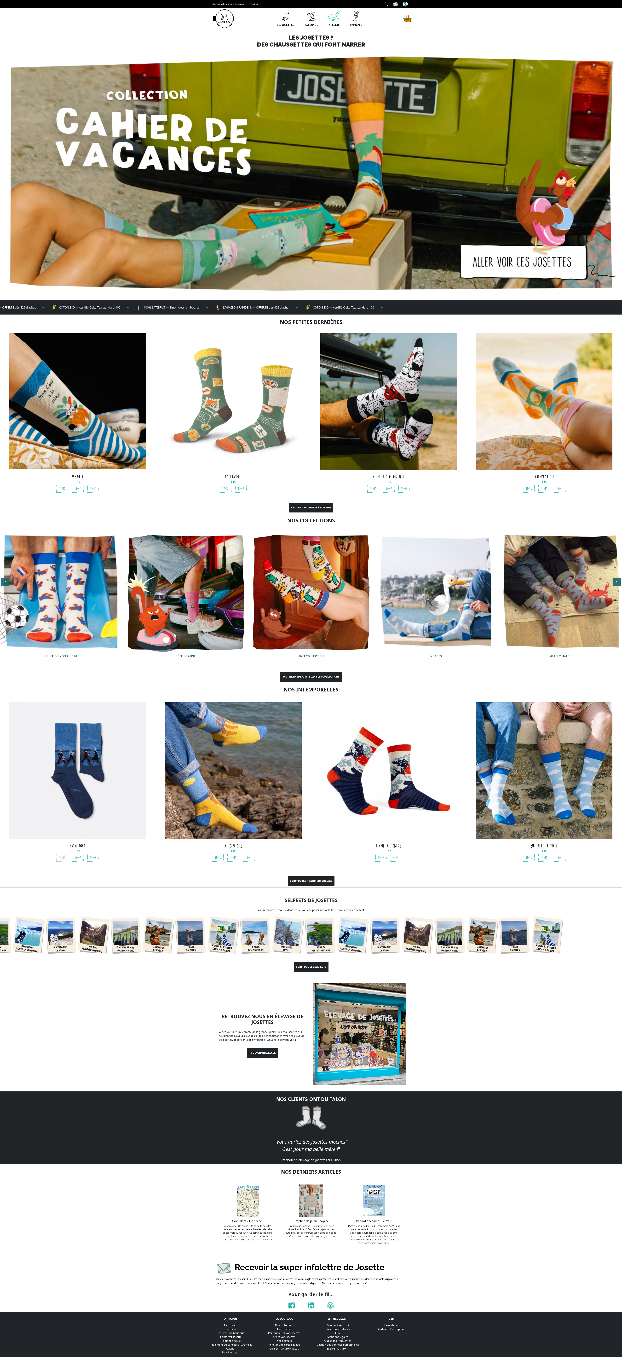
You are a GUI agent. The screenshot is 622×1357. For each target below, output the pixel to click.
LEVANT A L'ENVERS (388, 845)
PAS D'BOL (78, 476)
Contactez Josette (231, 1337)
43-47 (78, 489)
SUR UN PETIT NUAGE (544, 845)
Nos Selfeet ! (284, 1341)
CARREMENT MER (544, 476)
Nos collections (284, 1325)
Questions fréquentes (337, 1341)
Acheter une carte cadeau (284, 1344)
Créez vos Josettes (284, 1337)
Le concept (230, 1325)
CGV (337, 1333)
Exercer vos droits (338, 1348)
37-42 (62, 489)
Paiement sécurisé (338, 1325)
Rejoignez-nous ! (231, 1341)
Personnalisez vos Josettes (284, 1333)
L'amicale (356, 25)
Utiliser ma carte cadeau (284, 1348)
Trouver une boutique (231, 1333)
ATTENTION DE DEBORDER (389, 476)
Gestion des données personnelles (338, 1344)
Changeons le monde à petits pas (228, 4)
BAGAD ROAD (77, 845)
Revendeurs (391, 1325)
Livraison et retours (338, 1329)
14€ (77, 481)
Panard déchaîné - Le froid (374, 1221)
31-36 (93, 489)
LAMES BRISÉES (233, 845)
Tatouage (311, 25)
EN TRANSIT (233, 476)
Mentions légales (337, 1337)
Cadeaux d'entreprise (391, 1329)
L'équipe (231, 1329)
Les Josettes (284, 1329)
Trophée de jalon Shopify (311, 1221)
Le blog (255, 4)
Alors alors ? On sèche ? (247, 1221)
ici (319, 1283)
